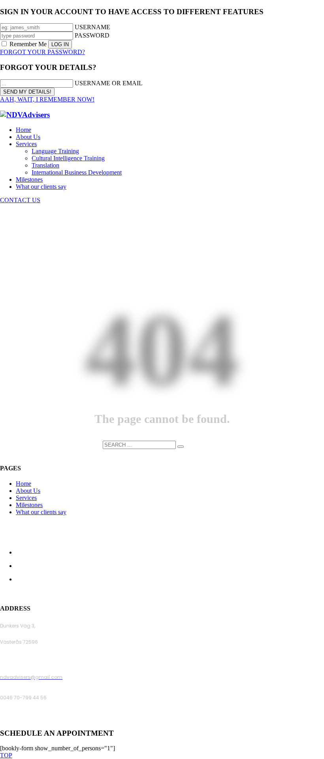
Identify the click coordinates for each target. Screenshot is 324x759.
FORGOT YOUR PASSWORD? (42, 52)
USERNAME (92, 27)
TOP (6, 755)
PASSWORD (92, 35)
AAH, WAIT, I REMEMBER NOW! (47, 99)
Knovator (215, 593)
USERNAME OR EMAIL (109, 83)
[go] (180, 446)
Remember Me (28, 44)
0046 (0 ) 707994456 (25, 718)
